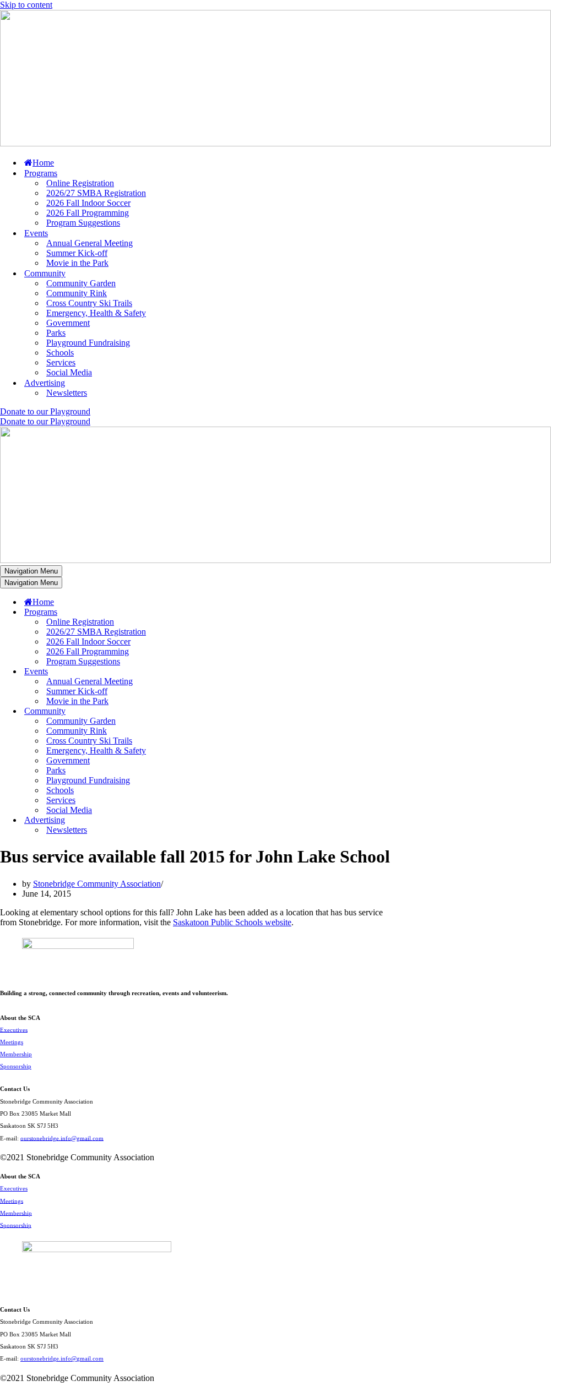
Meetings (11, 1042)
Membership (16, 1054)
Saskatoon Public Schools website (232, 922)
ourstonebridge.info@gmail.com (62, 1137)
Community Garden (81, 283)
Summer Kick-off (76, 253)
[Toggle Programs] (192, 612)
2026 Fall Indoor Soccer (88, 203)
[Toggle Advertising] (192, 820)
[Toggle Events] (192, 671)
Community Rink (76, 293)
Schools (60, 352)
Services (60, 362)
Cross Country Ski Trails (89, 303)
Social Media (69, 372)
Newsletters (66, 392)
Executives (14, 1029)
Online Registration (80, 183)
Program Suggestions (83, 222)
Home (43, 162)
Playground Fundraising (88, 342)
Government (68, 322)
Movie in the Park (77, 263)
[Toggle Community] (192, 711)
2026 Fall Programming (87, 212)
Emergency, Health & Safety (96, 313)
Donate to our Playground (45, 411)
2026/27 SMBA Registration (96, 193)
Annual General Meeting (89, 243)
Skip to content (26, 4)
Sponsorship (15, 1066)
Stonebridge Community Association (97, 883)
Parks (56, 332)
